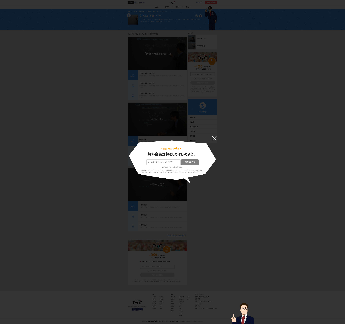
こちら (192, 172)
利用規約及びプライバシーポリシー (176, 170)
